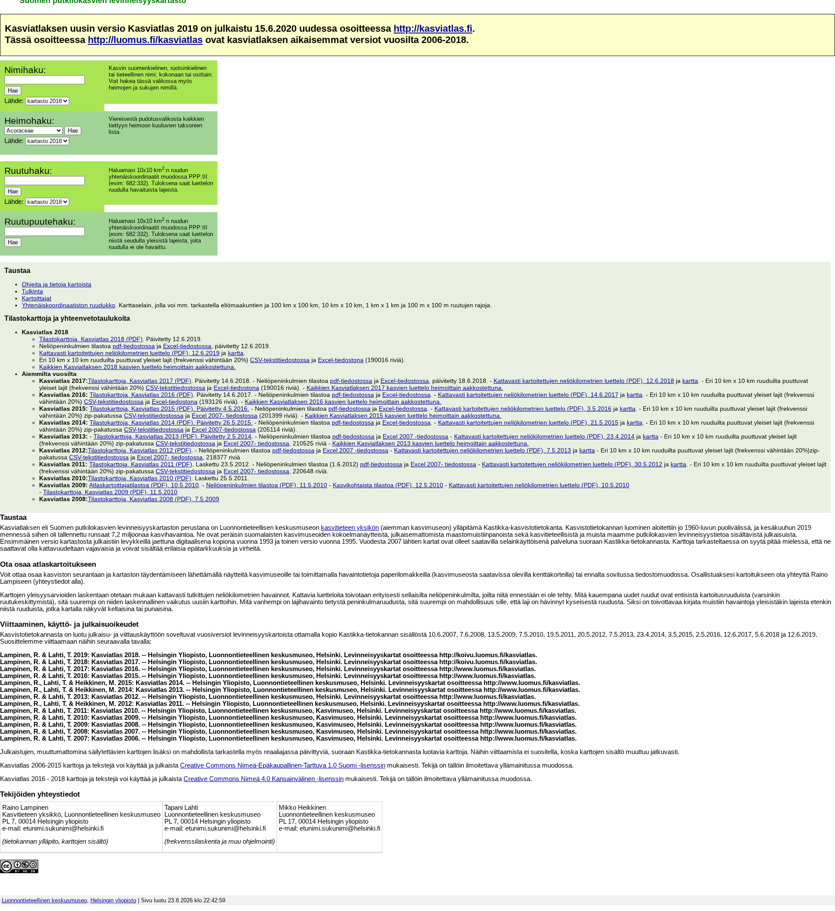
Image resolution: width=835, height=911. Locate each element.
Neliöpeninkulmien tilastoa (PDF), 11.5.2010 (266, 485)
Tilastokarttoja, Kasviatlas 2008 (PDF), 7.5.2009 (153, 498)
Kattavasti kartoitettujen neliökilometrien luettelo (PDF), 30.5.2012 (572, 464)
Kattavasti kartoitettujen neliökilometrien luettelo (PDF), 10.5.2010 (539, 485)
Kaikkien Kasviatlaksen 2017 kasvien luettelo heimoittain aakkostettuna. (405, 387)
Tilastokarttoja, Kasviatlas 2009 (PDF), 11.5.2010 (110, 492)
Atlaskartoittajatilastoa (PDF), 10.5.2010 (144, 485)
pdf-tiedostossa (134, 345)
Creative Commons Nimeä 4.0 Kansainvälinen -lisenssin (264, 778)
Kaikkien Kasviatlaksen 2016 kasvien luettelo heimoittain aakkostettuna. (343, 401)
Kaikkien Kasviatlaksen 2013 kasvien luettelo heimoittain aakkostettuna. (430, 443)
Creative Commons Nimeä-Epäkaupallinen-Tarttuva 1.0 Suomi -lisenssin (282, 765)
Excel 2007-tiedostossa (224, 429)
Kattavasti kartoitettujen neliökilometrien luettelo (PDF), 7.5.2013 (482, 450)
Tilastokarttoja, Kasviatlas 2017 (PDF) (139, 380)
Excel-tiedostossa (187, 345)
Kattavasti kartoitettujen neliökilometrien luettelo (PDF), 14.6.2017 (528, 394)
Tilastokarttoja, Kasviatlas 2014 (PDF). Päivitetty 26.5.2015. (171, 422)
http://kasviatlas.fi (433, 28)
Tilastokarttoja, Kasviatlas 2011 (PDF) (140, 464)
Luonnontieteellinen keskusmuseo (44, 900)
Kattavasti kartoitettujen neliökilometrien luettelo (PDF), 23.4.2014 (544, 436)
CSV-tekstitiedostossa (280, 359)
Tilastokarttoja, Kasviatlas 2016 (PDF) (141, 394)
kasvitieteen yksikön (350, 527)
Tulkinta (32, 291)
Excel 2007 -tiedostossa (415, 436)
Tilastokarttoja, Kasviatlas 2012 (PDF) (139, 450)
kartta (236, 352)
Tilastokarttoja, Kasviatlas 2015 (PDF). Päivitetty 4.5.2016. (169, 408)
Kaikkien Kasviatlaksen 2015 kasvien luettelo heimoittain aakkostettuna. (403, 415)
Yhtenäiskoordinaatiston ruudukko (68, 305)
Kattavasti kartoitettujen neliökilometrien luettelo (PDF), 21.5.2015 (528, 422)
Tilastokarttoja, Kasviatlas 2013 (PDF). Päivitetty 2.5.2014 (172, 436)
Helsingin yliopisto (113, 900)
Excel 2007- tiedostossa (224, 415)
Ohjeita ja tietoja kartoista (56, 284)
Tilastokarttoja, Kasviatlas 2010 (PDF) (139, 478)
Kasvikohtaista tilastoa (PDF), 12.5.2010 (388, 485)
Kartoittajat (36, 298)
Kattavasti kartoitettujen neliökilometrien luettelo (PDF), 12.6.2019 (129, 352)
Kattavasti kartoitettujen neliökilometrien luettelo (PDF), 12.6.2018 (584, 380)
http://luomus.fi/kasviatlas (145, 39)
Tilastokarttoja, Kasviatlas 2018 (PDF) (91, 339)
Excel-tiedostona (341, 359)
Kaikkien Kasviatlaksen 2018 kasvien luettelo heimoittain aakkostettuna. (137, 366)
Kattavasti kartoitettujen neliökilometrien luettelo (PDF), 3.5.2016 (522, 408)
